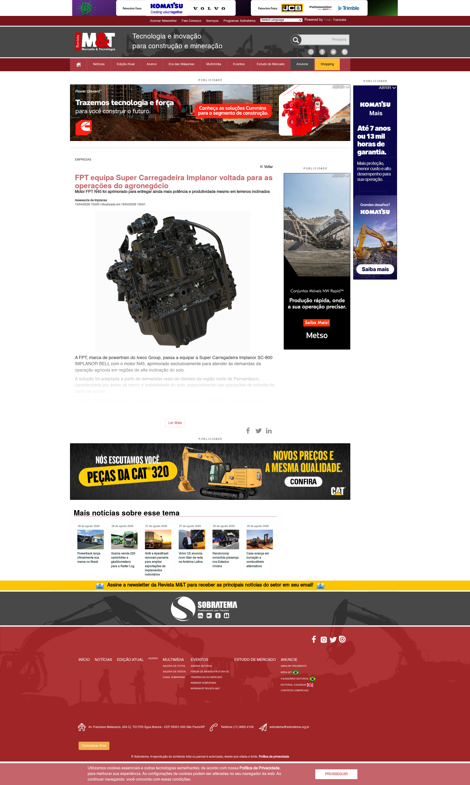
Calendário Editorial (295, 679)
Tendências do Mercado (206, 677)
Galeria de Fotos (174, 666)
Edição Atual (126, 64)
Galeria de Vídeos (174, 672)
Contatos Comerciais (294, 691)
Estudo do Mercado (270, 64)
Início (84, 660)
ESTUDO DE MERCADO (255, 660)
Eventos (239, 64)
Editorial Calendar (294, 685)
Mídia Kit (287, 672)
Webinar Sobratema (203, 683)
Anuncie (302, 64)
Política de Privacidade (259, 768)
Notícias (99, 64)
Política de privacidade (274, 756)
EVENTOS (199, 660)
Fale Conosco (191, 21)
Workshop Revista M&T (205, 689)
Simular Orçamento (294, 666)
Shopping (327, 64)
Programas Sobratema (239, 21)
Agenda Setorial (201, 666)
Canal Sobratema (174, 677)
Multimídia (213, 64)
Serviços (212, 21)
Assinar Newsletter (163, 21)
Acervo (152, 64)
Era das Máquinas (181, 64)
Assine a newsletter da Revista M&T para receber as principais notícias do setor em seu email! (210, 585)
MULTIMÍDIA (173, 660)
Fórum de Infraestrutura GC (210, 672)
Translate (339, 20)
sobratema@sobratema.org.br (289, 727)
